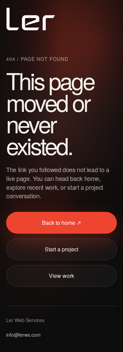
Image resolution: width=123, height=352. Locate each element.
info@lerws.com (23, 335)
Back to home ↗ (61, 223)
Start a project (61, 249)
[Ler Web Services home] (30, 19)
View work (61, 276)
